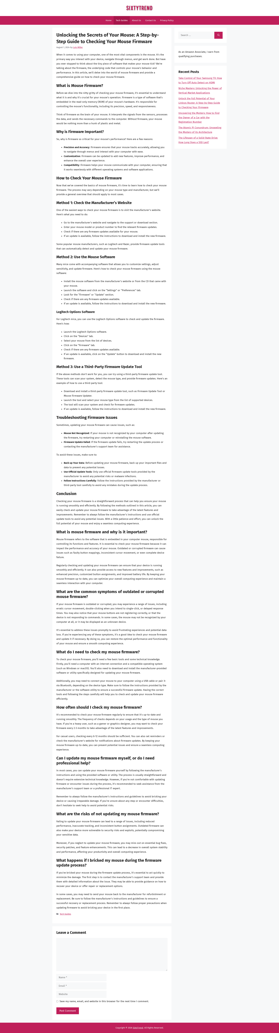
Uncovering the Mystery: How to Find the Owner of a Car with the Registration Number (198, 117)
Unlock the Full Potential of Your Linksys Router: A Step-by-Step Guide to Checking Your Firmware (199, 103)
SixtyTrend (138, 1027)
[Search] (218, 35)
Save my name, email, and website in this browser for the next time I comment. (104, 1001)
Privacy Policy (167, 20)
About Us (136, 20)
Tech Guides (122, 20)
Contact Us (150, 20)
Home (108, 20)
